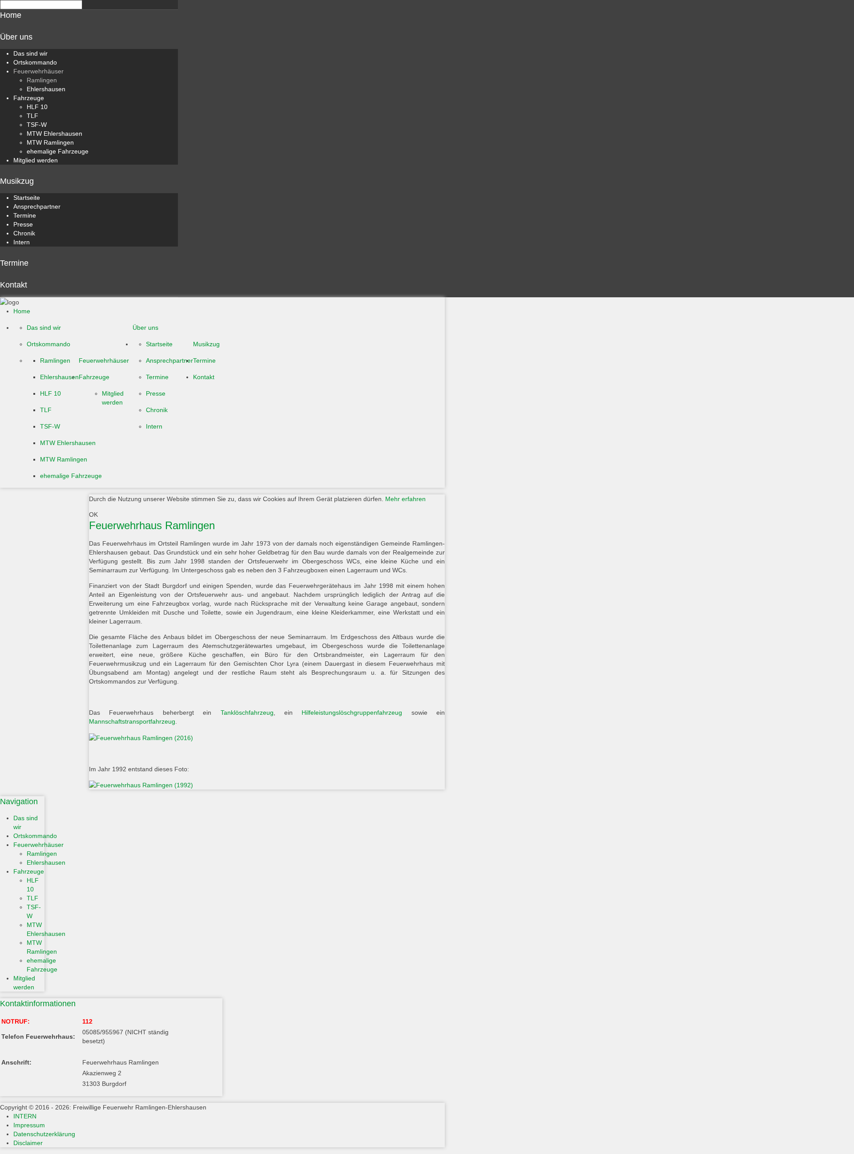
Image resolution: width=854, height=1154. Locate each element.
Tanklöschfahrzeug (247, 712)
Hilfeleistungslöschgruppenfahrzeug (352, 712)
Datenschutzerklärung (44, 1134)
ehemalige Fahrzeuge (58, 151)
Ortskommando (35, 62)
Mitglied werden (35, 160)
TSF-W (37, 124)
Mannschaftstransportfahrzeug (132, 721)
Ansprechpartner (36, 206)
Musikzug (17, 181)
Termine (24, 215)
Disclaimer (28, 1142)
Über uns (16, 36)
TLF (32, 115)
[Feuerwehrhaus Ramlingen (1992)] (267, 785)
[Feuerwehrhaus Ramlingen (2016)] (267, 737)
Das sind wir (30, 53)
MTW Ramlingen (50, 142)
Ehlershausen (46, 89)
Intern (21, 242)
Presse (23, 224)
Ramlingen (42, 80)
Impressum (29, 1125)
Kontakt (13, 284)
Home (10, 15)
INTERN (24, 1116)
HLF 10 (37, 106)
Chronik (24, 233)
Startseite (26, 197)
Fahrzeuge (28, 97)
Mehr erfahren (405, 498)
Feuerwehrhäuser (38, 71)
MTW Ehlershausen (54, 133)
